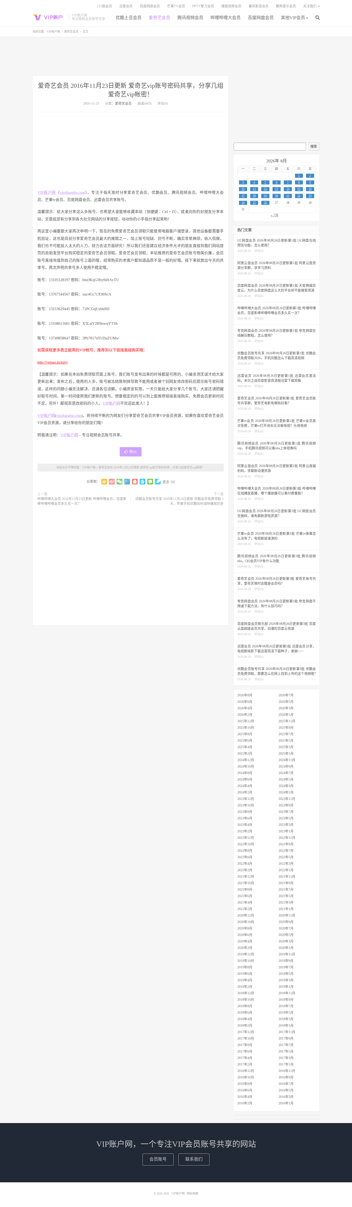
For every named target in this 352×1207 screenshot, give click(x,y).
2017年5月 (286, 1051)
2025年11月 (286, 721)
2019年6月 (244, 974)
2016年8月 (244, 1084)
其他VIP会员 (293, 17)
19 (265, 195)
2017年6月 (244, 1051)
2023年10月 (245, 805)
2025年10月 (245, 727)
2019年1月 (286, 986)
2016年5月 (286, 1090)
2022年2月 (244, 870)
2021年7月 (286, 889)
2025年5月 (286, 740)
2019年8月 (244, 967)
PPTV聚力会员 (203, 6)
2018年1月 (286, 1025)
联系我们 (194, 1159)
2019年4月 (244, 980)
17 (243, 195)
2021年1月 (286, 909)
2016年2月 (244, 1103)
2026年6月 (244, 702)
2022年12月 (245, 838)
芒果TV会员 (176, 6)
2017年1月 (286, 1064)
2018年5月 (286, 1012)
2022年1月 (286, 870)
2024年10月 (245, 766)
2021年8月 (244, 889)
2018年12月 (245, 993)
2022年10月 (245, 844)
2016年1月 (286, 1103)
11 (254, 189)
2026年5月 (286, 702)
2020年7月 (286, 928)
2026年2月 (244, 714)
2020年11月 (286, 915)
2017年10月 (245, 1038)
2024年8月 (244, 773)
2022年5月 (286, 857)
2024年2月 (244, 792)
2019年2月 (244, 986)
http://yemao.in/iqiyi (52, 362)
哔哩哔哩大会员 (225, 17)
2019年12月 (245, 954)
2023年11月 (286, 799)
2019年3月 (286, 980)
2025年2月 (244, 753)
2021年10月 (245, 883)
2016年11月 (286, 1071)
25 (254, 202)
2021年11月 (286, 876)
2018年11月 (286, 993)
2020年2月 (244, 948)
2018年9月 (286, 999)
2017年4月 (244, 1058)
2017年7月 (286, 1045)
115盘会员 (104, 6)
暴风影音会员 (259, 6)
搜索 (313, 146)
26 (265, 202)
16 (310, 189)
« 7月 (274, 215)
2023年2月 (244, 831)
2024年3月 (286, 786)
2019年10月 (245, 961)
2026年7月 (286, 695)
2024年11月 (286, 760)
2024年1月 (286, 792)
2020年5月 (286, 935)
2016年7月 (286, 1084)
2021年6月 (244, 896)
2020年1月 (286, 948)
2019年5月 (286, 974)
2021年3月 (286, 902)
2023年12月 (245, 799)
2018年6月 (244, 1012)
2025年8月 (244, 734)
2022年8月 (244, 850)
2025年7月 (286, 734)
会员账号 (158, 1159)
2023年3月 (286, 825)
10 (243, 189)
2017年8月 (244, 1045)
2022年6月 (244, 857)
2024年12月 (245, 760)
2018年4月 (244, 1019)
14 (287, 189)
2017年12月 (245, 1032)
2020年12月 (245, 915)
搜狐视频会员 (231, 6)
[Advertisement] (176, 56)
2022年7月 (286, 850)
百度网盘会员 (261, 17)
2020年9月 (286, 922)
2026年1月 (286, 714)
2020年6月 (244, 935)
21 (287, 195)
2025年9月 (286, 727)
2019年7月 (286, 967)
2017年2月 (244, 1064)
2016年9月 (286, 1077)
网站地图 (192, 1193)
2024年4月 (244, 786)
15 (298, 189)
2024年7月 (286, 773)
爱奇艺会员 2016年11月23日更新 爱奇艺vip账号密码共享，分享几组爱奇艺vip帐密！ (151, 467)
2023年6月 (244, 818)
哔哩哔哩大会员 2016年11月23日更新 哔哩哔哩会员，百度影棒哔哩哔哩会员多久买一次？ (81, 501)
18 (254, 195)
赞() (133, 452)
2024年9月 (286, 766)
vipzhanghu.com (72, 192)
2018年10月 (245, 999)
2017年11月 (286, 1032)
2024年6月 (244, 779)
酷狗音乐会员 (286, 6)
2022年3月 (286, 863)
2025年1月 (286, 753)
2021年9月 (286, 883)
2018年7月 (286, 1006)
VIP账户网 (49, 17)
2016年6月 (244, 1090)
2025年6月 (244, 740)
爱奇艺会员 (159, 17)
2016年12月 (245, 1071)
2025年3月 (286, 747)
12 (265, 189)
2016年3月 (286, 1097)
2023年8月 (244, 812)
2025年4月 (244, 747)
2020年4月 (244, 941)
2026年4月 (244, 708)
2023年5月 (286, 818)
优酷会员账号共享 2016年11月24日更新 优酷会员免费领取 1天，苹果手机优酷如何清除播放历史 (179, 501)
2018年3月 (286, 1019)
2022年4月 (244, 863)
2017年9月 (286, 1038)
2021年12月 (245, 876)
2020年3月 (286, 941)
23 (310, 195)
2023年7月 (286, 812)
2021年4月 (244, 902)
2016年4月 (244, 1097)
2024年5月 (286, 779)
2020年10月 (245, 922)
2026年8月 (244, 695)
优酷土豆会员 (129, 17)
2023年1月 (286, 831)
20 (276, 195)
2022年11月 (286, 838)
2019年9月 (286, 961)
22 (298, 195)
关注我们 (310, 6)
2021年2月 (244, 909)
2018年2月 (244, 1025)
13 (276, 189)
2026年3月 (286, 708)
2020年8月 (244, 928)
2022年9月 (286, 844)
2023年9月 (286, 805)
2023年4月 (244, 825)
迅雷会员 (126, 6)
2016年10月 (245, 1077)
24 (243, 202)
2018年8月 (244, 1006)
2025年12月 (245, 721)
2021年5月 (286, 896)
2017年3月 (286, 1058)
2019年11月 (286, 954)
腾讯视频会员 (190, 17)
